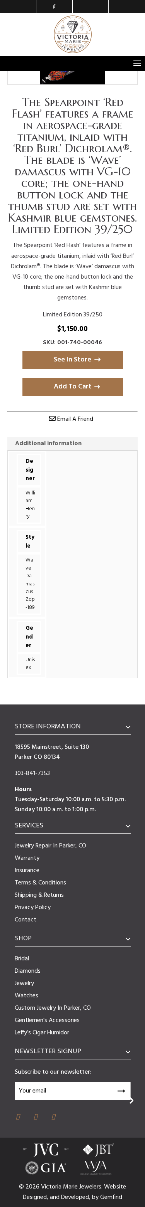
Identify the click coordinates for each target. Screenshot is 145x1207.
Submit (121, 1090)
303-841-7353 (32, 773)
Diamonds (28, 971)
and (55, 1197)
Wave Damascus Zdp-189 (30, 583)
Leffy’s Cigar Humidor (42, 1032)
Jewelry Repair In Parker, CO (50, 846)
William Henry (30, 505)
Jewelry (24, 983)
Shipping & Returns (39, 895)
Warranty (27, 858)
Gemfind (111, 1197)
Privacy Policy (33, 907)
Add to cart (73, 386)
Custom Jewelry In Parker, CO (53, 1008)
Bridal (22, 958)
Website (115, 1187)
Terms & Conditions (40, 883)
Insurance (27, 870)
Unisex (30, 664)
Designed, (36, 1197)
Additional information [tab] (48, 444)
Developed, (76, 1197)
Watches (26, 995)
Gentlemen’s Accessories (47, 1020)
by (96, 1197)
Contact (25, 920)
